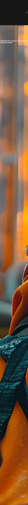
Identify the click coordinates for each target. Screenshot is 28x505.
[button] (26, 12)
